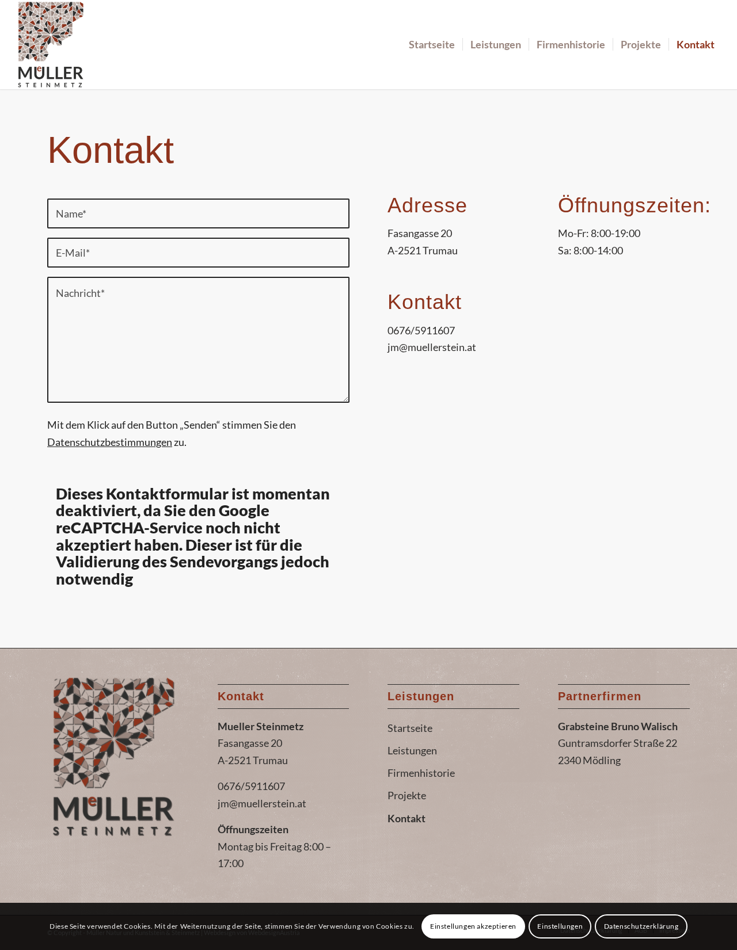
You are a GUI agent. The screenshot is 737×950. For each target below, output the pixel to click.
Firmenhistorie (421, 772)
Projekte (407, 795)
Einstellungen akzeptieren (473, 926)
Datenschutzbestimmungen (109, 442)
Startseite (410, 728)
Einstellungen (560, 926)
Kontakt (407, 818)
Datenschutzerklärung (641, 926)
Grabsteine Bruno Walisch (618, 726)
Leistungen (412, 750)
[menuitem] (431, 44)
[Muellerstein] (51, 44)
